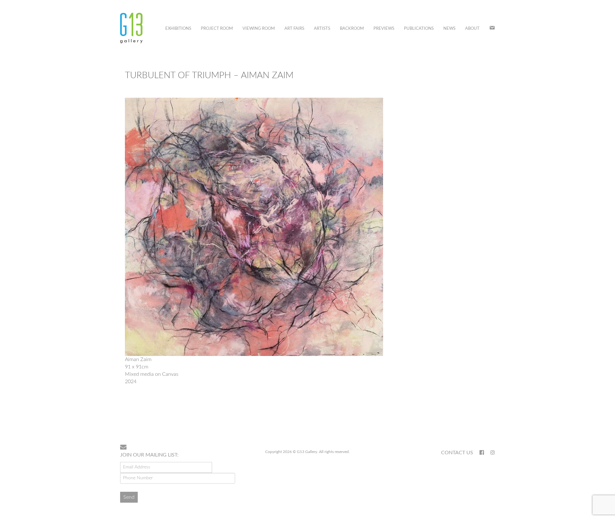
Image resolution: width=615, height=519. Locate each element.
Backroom (352, 29)
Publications (419, 29)
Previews (383, 29)
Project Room (217, 29)
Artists (322, 29)
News (449, 29)
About (472, 29)
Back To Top (478, 418)
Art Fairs (294, 29)
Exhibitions (178, 29)
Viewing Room (258, 29)
